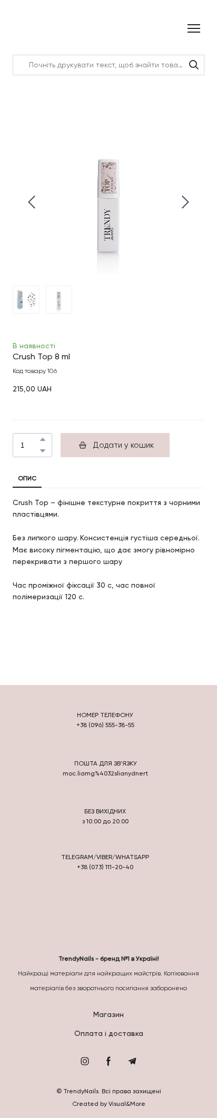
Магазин (108, 1014)
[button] (194, 64)
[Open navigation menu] (193, 28)
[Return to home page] (40, 29)
